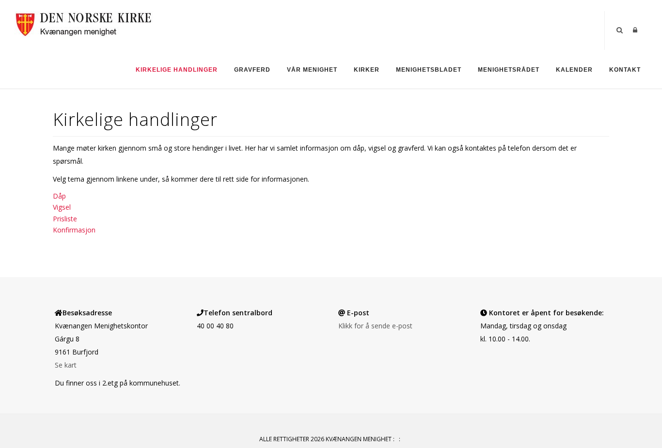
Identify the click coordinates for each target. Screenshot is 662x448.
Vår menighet (312, 69)
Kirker (366, 69)
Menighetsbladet (428, 69)
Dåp (59, 196)
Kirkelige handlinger (177, 69)
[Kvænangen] (84, 23)
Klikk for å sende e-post (375, 325)
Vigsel (62, 207)
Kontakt (625, 69)
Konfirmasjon (74, 229)
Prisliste (65, 218)
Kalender (574, 69)
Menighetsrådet (508, 69)
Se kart (66, 365)
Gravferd (252, 69)
